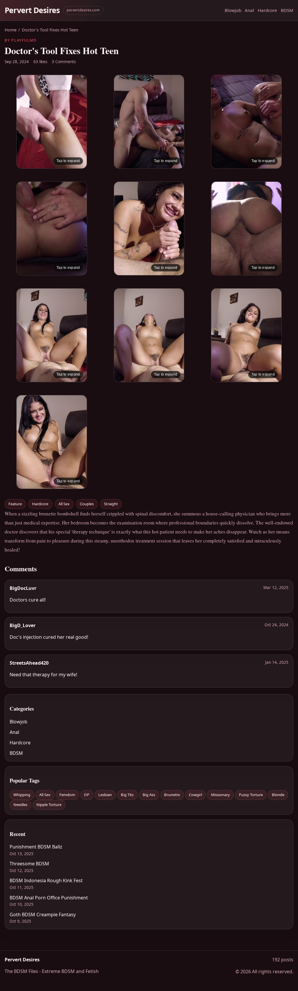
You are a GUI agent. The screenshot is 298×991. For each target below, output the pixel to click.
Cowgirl (195, 794)
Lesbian (105, 794)
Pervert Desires (32, 10)
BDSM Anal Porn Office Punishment (49, 897)
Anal (249, 10)
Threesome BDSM (29, 863)
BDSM (287, 10)
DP (86, 794)
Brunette (172, 794)
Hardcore (267, 10)
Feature (15, 503)
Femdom (67, 794)
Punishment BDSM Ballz (36, 847)
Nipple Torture (48, 804)
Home (11, 30)
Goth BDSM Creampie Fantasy (43, 914)
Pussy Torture (251, 794)
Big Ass (149, 794)
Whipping (21, 794)
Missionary (220, 794)
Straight (111, 503)
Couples (87, 503)
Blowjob (233, 10)
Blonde (278, 794)
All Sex (64, 503)
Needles (20, 804)
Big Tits (127, 794)
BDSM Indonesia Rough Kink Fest (46, 880)
